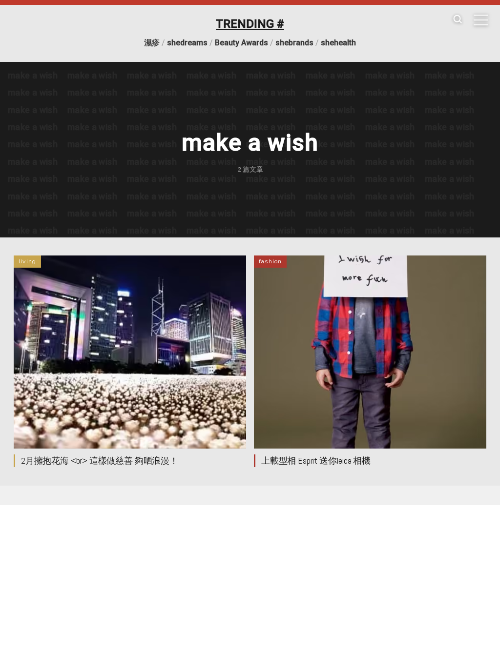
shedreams (187, 42)
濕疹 (152, 42)
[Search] (457, 20)
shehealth (338, 42)
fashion (270, 261)
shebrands (294, 42)
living (27, 261)
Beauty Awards (241, 42)
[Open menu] (481, 20)
